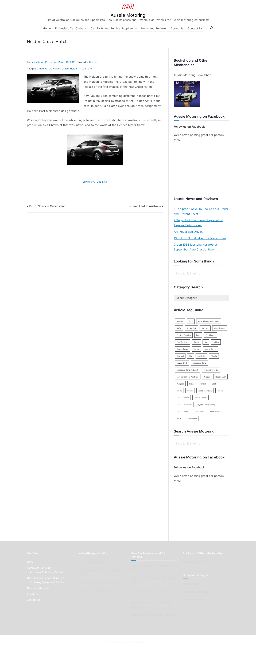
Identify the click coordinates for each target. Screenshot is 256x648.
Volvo (179, 419)
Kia (190, 356)
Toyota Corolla (200, 398)
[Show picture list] (95, 181)
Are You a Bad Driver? (188, 231)
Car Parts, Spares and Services (47, 582)
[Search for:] (201, 273)
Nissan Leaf (220, 377)
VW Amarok (192, 419)
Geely (196, 342)
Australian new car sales (208, 321)
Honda (196, 349)
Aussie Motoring (128, 15)
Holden (93, 62)
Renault (203, 384)
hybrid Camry (210, 349)
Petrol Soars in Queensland (47, 206)
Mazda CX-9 (182, 363)
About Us (177, 28)
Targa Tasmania (205, 391)
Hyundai (180, 356)
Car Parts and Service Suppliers (112, 28)
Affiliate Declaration (194, 599)
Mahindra (201, 356)
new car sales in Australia (188, 377)
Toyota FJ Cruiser (184, 405)
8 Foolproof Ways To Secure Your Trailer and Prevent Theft (201, 211)
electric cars (219, 328)
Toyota (220, 391)
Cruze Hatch (44, 68)
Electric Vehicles (184, 335)
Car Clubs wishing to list (93, 561)
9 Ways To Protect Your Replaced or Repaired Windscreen (198, 222)
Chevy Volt (191, 328)
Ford (198, 335)
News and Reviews (153, 28)
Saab (214, 384)
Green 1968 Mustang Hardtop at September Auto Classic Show (195, 247)
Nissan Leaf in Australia (145, 206)
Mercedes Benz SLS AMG (187, 370)
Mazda (214, 356)
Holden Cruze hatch (81, 68)
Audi (191, 321)
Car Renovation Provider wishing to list (101, 582)
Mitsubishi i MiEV (211, 370)
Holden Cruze (61, 68)
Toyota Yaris (215, 412)
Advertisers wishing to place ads (98, 589)
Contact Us (195, 28)
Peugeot (180, 384)
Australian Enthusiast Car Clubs (47, 572)
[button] (85, 28)
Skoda (179, 391)
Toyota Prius (199, 412)
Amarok (180, 321)
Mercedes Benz (199, 363)
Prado (191, 384)
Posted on (60, 62)
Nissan (207, 377)
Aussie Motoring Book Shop (192, 75)
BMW (179, 328)
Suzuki (190, 391)
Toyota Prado (182, 412)
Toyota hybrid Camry (206, 405)
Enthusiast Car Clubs (69, 28)
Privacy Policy (191, 583)
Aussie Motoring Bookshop (198, 561)
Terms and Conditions (195, 591)
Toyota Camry (183, 398)
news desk (37, 62)
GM (205, 342)
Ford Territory (182, 342)
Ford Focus (210, 335)
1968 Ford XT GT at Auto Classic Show (200, 238)
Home (47, 28)
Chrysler (205, 328)
